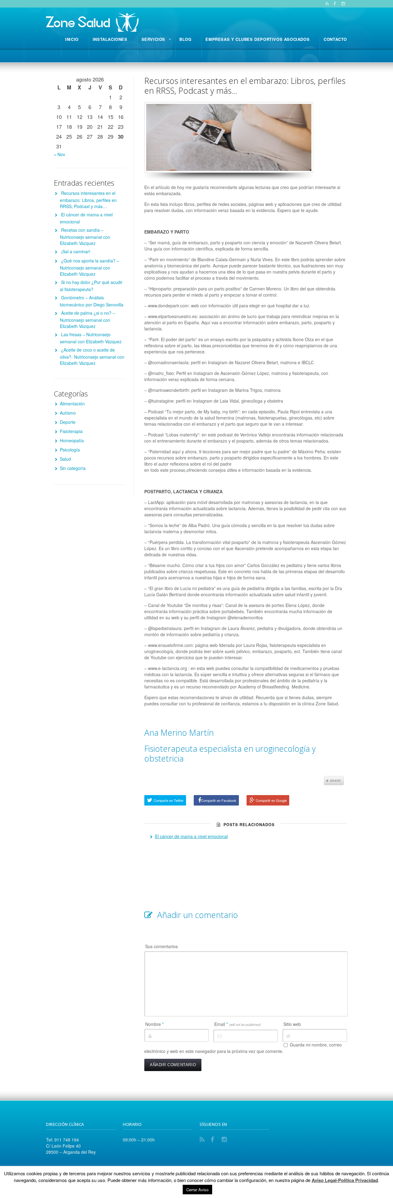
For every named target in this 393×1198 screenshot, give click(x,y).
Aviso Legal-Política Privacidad (345, 1180)
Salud (65, 459)
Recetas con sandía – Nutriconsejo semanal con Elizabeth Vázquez (85, 236)
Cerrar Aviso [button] (197, 1189)
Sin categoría (73, 468)
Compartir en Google (271, 800)
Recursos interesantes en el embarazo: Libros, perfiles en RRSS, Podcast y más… (244, 85)
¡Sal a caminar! (75, 251)
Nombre (154, 1024)
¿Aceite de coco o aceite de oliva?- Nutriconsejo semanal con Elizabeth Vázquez (92, 356)
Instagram (225, 1140)
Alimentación (72, 403)
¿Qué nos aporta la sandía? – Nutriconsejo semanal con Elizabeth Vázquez (89, 267)
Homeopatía (72, 440)
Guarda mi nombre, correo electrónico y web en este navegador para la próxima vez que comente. (243, 1048)
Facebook (214, 1140)
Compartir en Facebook (218, 800)
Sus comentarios (161, 946)
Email (237, 1024)
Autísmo (68, 413)
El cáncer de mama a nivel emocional (191, 836)
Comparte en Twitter (169, 800)
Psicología (70, 450)
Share (334, 780)
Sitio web (292, 1024)
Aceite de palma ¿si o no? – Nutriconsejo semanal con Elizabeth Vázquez (87, 319)
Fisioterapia (71, 431)
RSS (203, 1140)
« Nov (59, 154)
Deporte (68, 422)
